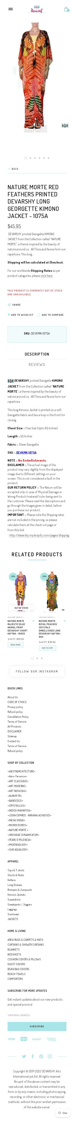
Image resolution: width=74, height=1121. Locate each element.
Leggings (12, 909)
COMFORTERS (15, 978)
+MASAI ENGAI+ (16, 820)
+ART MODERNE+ (17, 786)
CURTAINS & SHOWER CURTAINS (26, 944)
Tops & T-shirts (16, 870)
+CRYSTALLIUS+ (17, 805)
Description (37, 354)
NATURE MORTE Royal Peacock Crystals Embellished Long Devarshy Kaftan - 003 (50, 629)
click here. (47, 276)
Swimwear (13, 914)
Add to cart (47, 648)
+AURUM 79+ (15, 795)
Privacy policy (15, 706)
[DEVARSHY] (37, 9)
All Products (14, 726)
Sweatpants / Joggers (20, 904)
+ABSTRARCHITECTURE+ (21, 771)
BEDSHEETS (14, 954)
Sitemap (12, 736)
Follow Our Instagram (37, 671)
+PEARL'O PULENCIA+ (19, 839)
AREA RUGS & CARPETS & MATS (25, 939)
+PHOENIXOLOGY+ (18, 844)
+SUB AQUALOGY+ (18, 849)
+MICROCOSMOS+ (18, 825)
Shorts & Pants (16, 875)
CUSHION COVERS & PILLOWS (24, 959)
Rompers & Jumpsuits (20, 889)
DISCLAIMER (14, 731)
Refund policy (15, 711)
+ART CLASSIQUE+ (18, 781)
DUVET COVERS (16, 964)
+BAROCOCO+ (15, 800)
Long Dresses (15, 884)
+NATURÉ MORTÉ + (16, 617)
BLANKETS (14, 949)
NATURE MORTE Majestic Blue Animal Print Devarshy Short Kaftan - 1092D (18, 627)
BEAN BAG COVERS (18, 969)
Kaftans (12, 880)
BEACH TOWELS (17, 974)
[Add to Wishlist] (33, 621)
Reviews (37, 364)
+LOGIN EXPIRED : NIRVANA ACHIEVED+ (29, 815)
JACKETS (13, 919)
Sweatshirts (14, 899)
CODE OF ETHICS (17, 702)
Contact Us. (14, 741)
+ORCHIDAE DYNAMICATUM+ (23, 834)
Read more (15, 645)
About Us (13, 697)
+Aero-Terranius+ (17, 776)
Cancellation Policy (18, 716)
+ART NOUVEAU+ (17, 790)
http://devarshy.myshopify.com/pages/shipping (39, 535)
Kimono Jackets (16, 894)
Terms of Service (17, 721)
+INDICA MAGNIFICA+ (19, 810)
